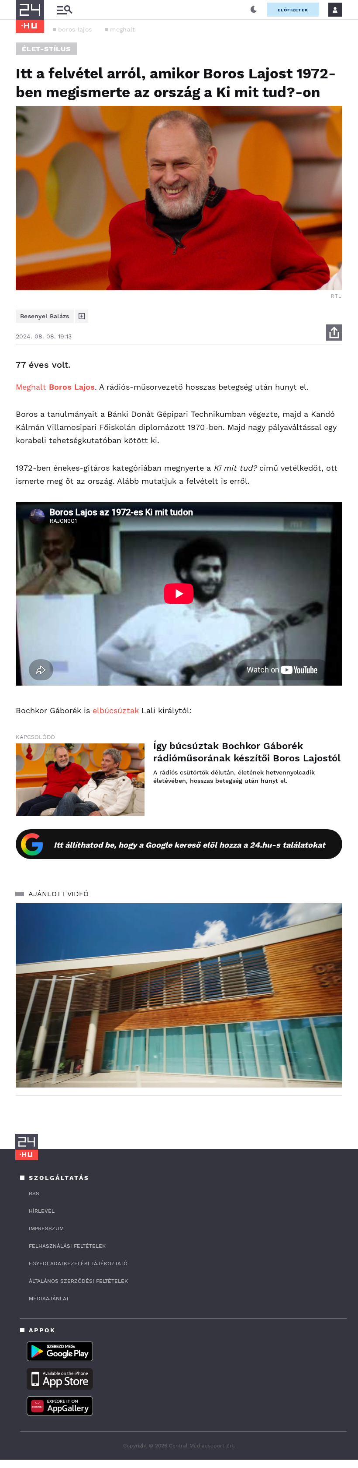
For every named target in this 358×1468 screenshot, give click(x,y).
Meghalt (55, 386)
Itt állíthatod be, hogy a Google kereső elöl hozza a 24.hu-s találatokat (189, 844)
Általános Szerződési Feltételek (78, 1281)
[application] (179, 995)
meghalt (122, 29)
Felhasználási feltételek (67, 1246)
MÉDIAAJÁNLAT (49, 1299)
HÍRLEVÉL (42, 1211)
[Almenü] (64, 10)
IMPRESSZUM (46, 1228)
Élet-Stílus (46, 49)
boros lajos (75, 29)
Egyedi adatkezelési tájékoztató (78, 1263)
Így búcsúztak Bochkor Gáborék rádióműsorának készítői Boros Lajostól (247, 752)
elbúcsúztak (116, 710)
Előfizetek (293, 9)
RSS (34, 1193)
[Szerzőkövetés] (81, 316)
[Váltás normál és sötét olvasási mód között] (253, 9)
